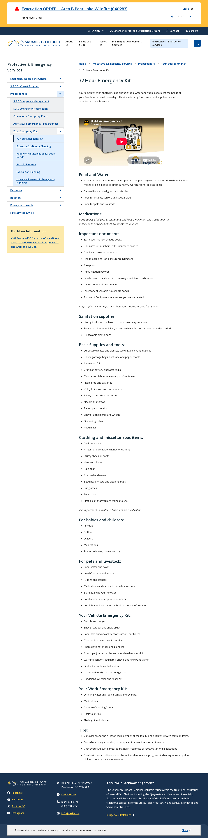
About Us (69, 43)
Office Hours (68, 794)
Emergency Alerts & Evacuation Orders (137, 31)
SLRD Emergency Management (31, 101)
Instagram (18, 813)
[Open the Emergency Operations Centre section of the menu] (60, 79)
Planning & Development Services (127, 43)
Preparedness (18, 93)
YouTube (17, 799)
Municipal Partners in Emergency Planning (35, 181)
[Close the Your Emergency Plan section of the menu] (60, 131)
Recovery (15, 197)
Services (103, 43)
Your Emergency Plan (25, 131)
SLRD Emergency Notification (30, 108)
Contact (174, 31)
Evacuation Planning (28, 172)
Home (82, 63)
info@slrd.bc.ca (70, 813)
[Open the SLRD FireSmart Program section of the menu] (60, 86)
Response (16, 190)
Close (185, 830)
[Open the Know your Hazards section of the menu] (60, 205)
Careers (193, 31)
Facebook (17, 792)
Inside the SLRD (85, 43)
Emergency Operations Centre (28, 78)
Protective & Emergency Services (166, 43)
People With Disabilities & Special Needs (36, 155)
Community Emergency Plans (30, 116)
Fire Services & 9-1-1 (22, 212)
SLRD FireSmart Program (24, 86)
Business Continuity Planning (33, 146)
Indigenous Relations (118, 815)
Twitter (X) (18, 806)
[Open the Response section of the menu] (60, 190)
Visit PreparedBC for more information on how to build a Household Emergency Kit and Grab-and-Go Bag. (35, 242)
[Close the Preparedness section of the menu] (60, 94)
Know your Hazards (21, 205)
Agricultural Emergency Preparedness (35, 123)
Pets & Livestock (26, 164)
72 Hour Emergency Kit (29, 138)
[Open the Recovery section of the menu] (60, 198)
